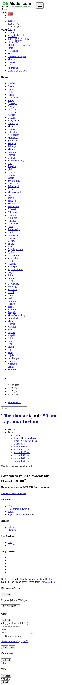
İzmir (10, 89)
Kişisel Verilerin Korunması (21, 514)
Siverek (11, 243)
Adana (11, 94)
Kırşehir (12, 335)
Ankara (11, 86)
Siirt (10, 298)
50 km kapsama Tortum (28, 418)
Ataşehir (12, 166)
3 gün (14, 388)
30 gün (15, 394)
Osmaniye (13, 223)
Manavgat (13, 321)
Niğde (11, 355)
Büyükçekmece (15, 249)
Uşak (10, 260)
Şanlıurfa (12, 140)
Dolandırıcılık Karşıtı (18, 508)
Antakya (12, 220)
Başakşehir (13, 235)
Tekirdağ (12, 286)
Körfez (11, 361)
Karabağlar (13, 134)
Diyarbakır (13, 112)
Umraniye (13, 123)
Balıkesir (12, 209)
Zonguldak (13, 318)
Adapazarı (13, 183)
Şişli (10, 169)
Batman (11, 157)
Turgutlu (12, 312)
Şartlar (11, 511)
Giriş (16, 23)
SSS (10, 506)
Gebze (11, 189)
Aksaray (12, 263)
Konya (11, 100)
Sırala (17, 435)
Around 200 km (22, 452)
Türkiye (7, 663)
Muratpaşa (13, 137)
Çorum (11, 240)
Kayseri (11, 114)
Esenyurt (12, 215)
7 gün (14, 391)
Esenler (11, 129)
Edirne (11, 278)
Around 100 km (22, 449)
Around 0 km (21, 446)
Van (10, 163)
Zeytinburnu (14, 180)
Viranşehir (13, 258)
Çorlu (10, 226)
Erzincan (12, 301)
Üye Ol (11, 545)
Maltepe (12, 149)
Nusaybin (12, 364)
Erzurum (12, 152)
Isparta (11, 246)
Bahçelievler (14, 120)
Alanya (11, 303)
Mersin (11, 126)
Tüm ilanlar (14, 402)
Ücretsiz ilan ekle (16, 35)
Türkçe (18, 40)
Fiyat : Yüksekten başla (25, 441)
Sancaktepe (13, 206)
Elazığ (11, 177)
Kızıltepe (12, 266)
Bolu (10, 329)
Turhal (11, 306)
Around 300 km (22, 455)
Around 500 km (22, 461)
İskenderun (13, 255)
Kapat (5, 682)
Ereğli (11, 346)
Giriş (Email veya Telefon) (14, 623)
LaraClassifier (47, 581)
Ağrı (10, 349)
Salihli (11, 366)
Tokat (10, 275)
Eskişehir (12, 132)
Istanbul (12, 83)
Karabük (12, 326)
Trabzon (12, 200)
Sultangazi (13, 146)
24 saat (15, 385)
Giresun (12, 323)
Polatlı (11, 338)
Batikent (12, 175)
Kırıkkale (12, 218)
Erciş (10, 352)
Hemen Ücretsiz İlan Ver (13, 493)
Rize (10, 343)
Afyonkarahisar (15, 269)
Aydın (11, 252)
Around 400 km (22, 458)
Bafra (10, 341)
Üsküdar (12, 117)
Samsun (12, 155)
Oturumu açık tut (13, 636)
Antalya (12, 106)
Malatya (12, 143)
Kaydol (17, 26)
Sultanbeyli (13, 186)
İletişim (11, 527)
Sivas (10, 195)
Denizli (11, 172)
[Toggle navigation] (40, 5)
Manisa (11, 203)
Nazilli (11, 292)
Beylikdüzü (13, 283)
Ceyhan (11, 332)
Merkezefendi (14, 192)
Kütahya (12, 238)
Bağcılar (12, 109)
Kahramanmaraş (16, 160)
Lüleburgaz (13, 358)
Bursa (11, 92)
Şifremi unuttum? (10, 641)
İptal (12, 647)
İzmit (10, 232)
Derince (12, 281)
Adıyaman (13, 212)
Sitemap (12, 529)
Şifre (3, 629)
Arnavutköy (14, 229)
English (18, 38)
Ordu (10, 295)
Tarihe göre (19, 443)
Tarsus (11, 197)
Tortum (12, 369)
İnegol (11, 272)
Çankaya (12, 103)
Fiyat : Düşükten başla (25, 438)
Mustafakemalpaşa (17, 315)
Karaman (12, 289)
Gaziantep (13, 97)
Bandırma (12, 309)
